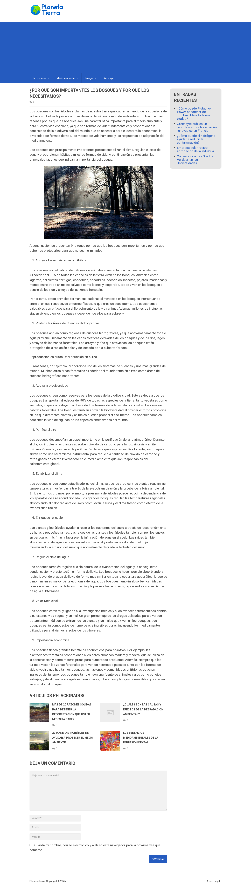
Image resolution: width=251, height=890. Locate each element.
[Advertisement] (125, 47)
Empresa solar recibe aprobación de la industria (195, 149)
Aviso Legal (213, 881)
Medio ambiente (66, 78)
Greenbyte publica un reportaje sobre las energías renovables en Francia (197, 127)
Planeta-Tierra (37, 881)
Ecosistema (39, 78)
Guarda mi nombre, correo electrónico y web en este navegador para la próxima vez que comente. (95, 847)
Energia (89, 78)
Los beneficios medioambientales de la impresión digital (140, 737)
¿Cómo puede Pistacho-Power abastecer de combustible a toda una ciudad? (194, 113)
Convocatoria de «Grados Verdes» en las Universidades (195, 159)
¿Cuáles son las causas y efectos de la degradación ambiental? (143, 709)
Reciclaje (109, 78)
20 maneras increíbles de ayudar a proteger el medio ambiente (72, 737)
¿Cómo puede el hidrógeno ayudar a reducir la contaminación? (196, 139)
